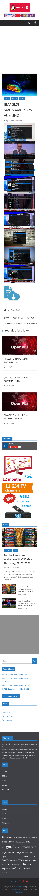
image (17, 852)
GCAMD (4, 785)
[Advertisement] (19, 53)
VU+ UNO (14, 99)
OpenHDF (18, 857)
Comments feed (7, 716)
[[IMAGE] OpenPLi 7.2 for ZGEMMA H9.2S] (19, 337)
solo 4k (17, 864)
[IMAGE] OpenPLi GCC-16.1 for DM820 (15, 675)
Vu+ (16, 868)
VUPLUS (22, 99)
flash (33, 846)
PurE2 (30, 860)
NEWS (15, 550)
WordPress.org (7, 720)
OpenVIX (14, 860)
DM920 (4, 842)
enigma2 (8, 846)
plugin (26, 860)
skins (4, 864)
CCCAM (4, 771)
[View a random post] (34, 23)
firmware (25, 846)
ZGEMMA (4, 872)
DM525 (25, 837)
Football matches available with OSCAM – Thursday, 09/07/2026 (18, 559)
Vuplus (23, 868)
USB (10, 869)
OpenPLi (26, 856)
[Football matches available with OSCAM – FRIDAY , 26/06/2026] (9, 604)
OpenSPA (33, 857)
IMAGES (7, 99)
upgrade (5, 868)
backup (7, 837)
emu (28, 841)
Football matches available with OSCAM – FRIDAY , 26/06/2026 (26, 603)
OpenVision (7, 860)
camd (15, 837)
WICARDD (5, 790)
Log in (4, 709)
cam (10, 837)
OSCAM (4, 776)
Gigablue (6, 852)
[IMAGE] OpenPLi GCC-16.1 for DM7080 (16, 685)
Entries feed (6, 713)
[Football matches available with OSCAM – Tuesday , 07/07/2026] (9, 590)
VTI (13, 869)
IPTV (23, 853)
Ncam (26, 853)
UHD (22, 864)
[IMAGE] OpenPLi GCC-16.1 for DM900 (15, 689)
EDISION (22, 842)
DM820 (29, 837)
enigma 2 (17, 847)
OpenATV (6, 856)
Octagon (32, 853)
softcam (10, 864)
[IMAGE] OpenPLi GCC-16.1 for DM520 (15, 678)
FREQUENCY (8, 550)
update (29, 864)
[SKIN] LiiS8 (6, 682)
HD (11, 852)
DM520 (20, 837)
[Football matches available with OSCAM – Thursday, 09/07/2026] (19, 537)
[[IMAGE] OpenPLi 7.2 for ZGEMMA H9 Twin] (19, 394)
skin (34, 860)
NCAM (4, 780)
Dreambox (13, 841)
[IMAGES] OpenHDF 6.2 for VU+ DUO (19, 318)
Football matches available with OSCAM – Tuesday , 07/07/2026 (26, 589)
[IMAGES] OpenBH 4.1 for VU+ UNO (20, 323)
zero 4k (29, 869)
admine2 (19, 121)
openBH (12, 857)
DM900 (34, 837)
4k (3, 837)
